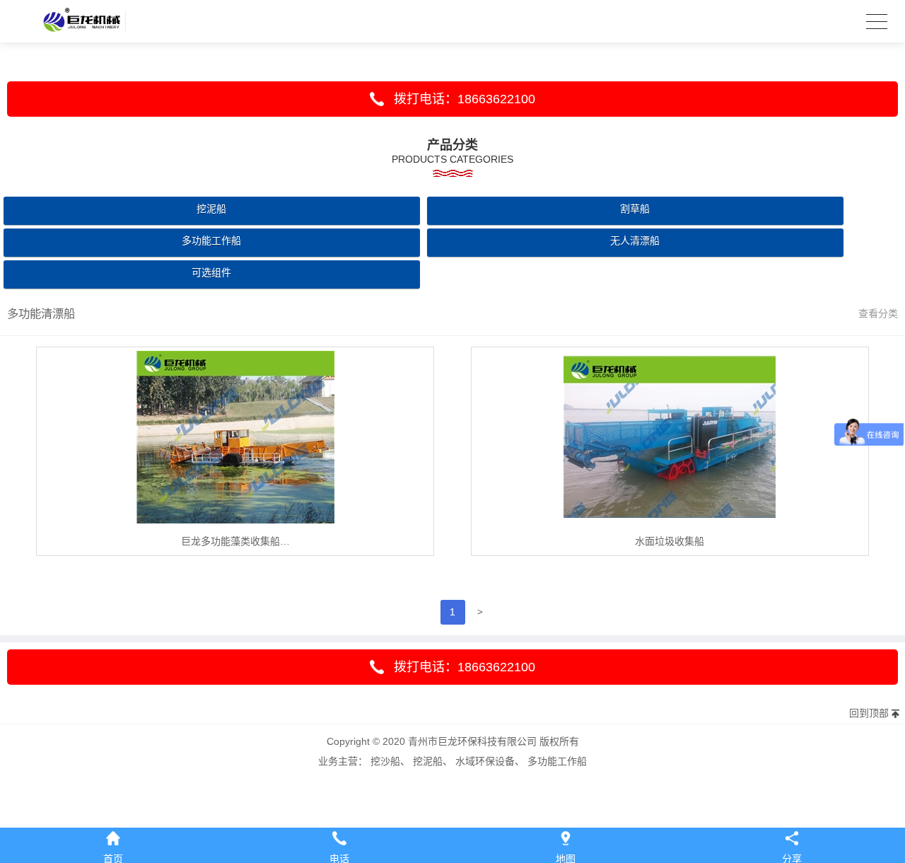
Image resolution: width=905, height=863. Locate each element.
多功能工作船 (211, 240)
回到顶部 (869, 713)
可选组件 (211, 272)
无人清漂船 (635, 240)
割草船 (635, 208)
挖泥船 (211, 208)
